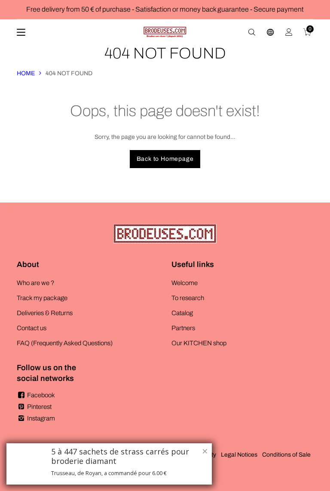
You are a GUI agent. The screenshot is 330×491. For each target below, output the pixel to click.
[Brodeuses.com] (165, 32)
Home (26, 73)
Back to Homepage (165, 159)
